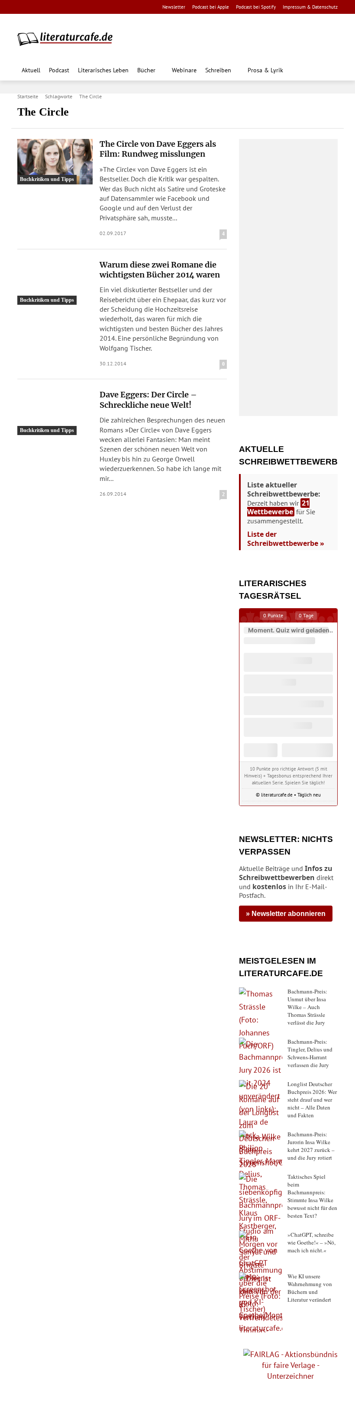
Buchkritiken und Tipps (47, 179)
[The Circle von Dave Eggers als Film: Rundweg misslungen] (55, 161)
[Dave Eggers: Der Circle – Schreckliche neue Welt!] (55, 412)
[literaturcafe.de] (69, 39)
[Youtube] (50, 7)
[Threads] (78, 7)
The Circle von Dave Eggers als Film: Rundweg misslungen (158, 149)
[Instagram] (37, 7)
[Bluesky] (91, 7)
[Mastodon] (105, 7)
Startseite (27, 96)
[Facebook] (23, 7)
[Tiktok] (64, 7)
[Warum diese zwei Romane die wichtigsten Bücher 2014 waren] (55, 282)
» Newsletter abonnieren (286, 913)
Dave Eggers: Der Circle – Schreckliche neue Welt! (148, 400)
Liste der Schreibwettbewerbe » (285, 538)
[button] (329, 71)
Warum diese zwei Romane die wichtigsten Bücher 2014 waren (160, 270)
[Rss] (119, 7)
